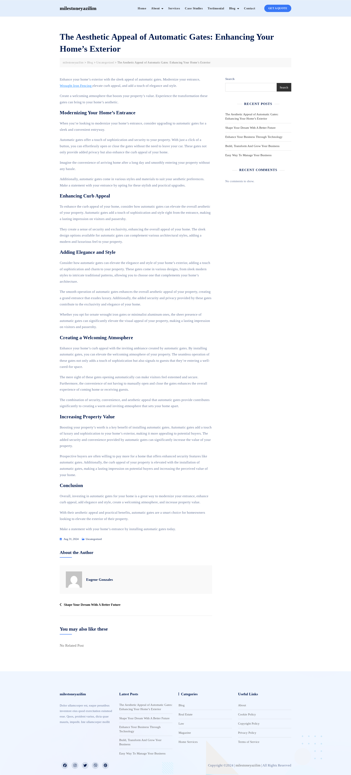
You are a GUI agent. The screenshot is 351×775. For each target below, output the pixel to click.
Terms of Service (248, 741)
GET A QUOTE (277, 8)
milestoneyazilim (78, 8)
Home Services (188, 741)
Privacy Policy (247, 732)
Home (142, 8)
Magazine (185, 732)
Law (181, 723)
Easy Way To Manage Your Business (248, 155)
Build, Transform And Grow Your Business (252, 146)
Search (229, 79)
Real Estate (186, 714)
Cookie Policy (247, 714)
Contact (249, 8)
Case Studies (194, 8)
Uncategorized (94, 539)
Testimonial (216, 8)
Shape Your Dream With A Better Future (92, 604)
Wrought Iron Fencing (76, 86)
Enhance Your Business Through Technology (254, 136)
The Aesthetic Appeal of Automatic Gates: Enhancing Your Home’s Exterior (251, 116)
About (155, 8)
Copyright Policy (249, 723)
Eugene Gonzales (99, 580)
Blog (232, 8)
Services (174, 8)
